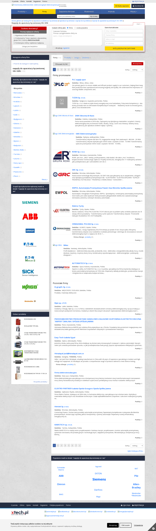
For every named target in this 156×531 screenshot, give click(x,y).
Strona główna (17, 21)
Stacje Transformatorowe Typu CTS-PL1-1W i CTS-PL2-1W (35, 334)
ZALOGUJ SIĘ (138, 6)
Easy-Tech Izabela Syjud (64, 337)
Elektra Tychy (78, 206)
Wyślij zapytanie (123, 6)
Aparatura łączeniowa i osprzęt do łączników (74, 21)
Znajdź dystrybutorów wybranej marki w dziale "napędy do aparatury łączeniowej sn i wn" (30, 188)
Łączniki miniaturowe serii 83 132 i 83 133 (35, 360)
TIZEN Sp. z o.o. (79, 97)
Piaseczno (18, 172)
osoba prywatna (82, 28)
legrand (98, 466)
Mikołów (17, 137)
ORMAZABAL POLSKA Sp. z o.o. (85, 224)
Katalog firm (27, 21)
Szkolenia (86, 57)
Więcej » (45, 179)
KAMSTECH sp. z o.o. (63, 424)
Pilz (136, 475)
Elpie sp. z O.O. (60, 303)
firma (71, 28)
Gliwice (16, 123)
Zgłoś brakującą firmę (135, 451)
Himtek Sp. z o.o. (61, 406)
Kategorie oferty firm (21, 57)
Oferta (22, 505)
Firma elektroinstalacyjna (65, 372)
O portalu (14, 505)
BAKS (61, 494)
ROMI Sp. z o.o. (78, 152)
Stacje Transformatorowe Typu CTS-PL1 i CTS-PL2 (35, 343)
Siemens (99, 479)
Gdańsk (17, 132)
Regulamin (44, 505)
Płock (16, 176)
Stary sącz (18, 163)
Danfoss (98, 489)
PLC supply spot (79, 79)
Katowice (17, 128)
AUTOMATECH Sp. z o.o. (82, 263)
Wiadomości (89, 11)
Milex (65, 245)
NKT (136, 469)
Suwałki (17, 167)
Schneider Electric (61, 469)
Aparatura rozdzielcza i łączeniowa (46, 21)
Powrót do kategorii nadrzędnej (26, 64)
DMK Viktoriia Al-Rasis (84, 115)
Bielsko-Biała (19, 150)
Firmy (44, 11)
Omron (61, 484)
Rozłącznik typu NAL (31, 326)
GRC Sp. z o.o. (78, 170)
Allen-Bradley (136, 486)
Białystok (17, 145)
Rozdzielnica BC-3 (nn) (31, 367)
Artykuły (111, 11)
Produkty (22, 11)
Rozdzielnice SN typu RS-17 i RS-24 (35, 373)
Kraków (17, 101)
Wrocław (17, 97)
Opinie (28, 505)
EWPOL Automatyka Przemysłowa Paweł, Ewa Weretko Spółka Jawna (102, 188)
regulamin (66, 48)
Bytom (16, 141)
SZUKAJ (94, 16)
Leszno (16, 159)
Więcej (133, 11)
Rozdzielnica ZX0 (30, 319)
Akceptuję (63, 48)
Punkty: (138, 93)
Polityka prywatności (57, 505)
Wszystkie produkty (40, 382)
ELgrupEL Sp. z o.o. (62, 287)
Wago (98, 497)
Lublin (16, 110)
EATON (98, 473)
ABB (61, 475)
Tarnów (17, 154)
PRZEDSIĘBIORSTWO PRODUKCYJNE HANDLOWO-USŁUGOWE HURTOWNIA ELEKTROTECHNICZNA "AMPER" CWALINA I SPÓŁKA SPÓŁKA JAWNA (97, 320)
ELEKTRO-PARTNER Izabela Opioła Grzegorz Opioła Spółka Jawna (82, 388)
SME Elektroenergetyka (86, 133)
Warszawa (18, 93)
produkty (88, 237)
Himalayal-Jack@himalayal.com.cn (69, 353)
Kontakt (35, 505)
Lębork (16, 106)
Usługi (77, 57)
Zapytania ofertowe (67, 11)
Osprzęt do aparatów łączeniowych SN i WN (107, 21)
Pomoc (68, 505)
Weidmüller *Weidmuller (136, 494)
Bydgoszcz (18, 119)
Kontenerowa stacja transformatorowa (31, 352)
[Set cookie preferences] (152, 527)
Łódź (15, 115)
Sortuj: (127, 70)
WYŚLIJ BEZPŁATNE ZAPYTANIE (124, 48)
